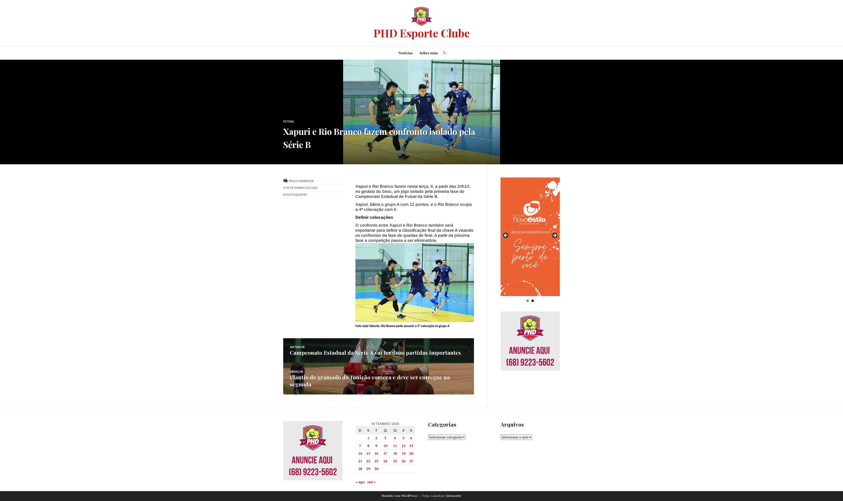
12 (403, 445)
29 (368, 468)
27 (411, 461)
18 (395, 453)
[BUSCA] (444, 53)
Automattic (453, 496)
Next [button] (554, 235)
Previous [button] (506, 235)
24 (385, 461)
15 (368, 453)
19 (403, 453)
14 (360, 453)
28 (360, 468)
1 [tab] (527, 301)
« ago (360, 481)
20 (411, 453)
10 (385, 445)
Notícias (405, 53)
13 (411, 445)
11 (395, 445)
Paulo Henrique (301, 181)
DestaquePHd (296, 194)
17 (385, 453)
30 (376, 468)
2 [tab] (532, 301)
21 (360, 461)
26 (403, 461)
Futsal (288, 121)
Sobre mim (429, 53)
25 (395, 461)
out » (371, 481)
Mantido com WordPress (399, 496)
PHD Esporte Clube (421, 33)
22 (368, 461)
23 (376, 461)
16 (376, 453)
